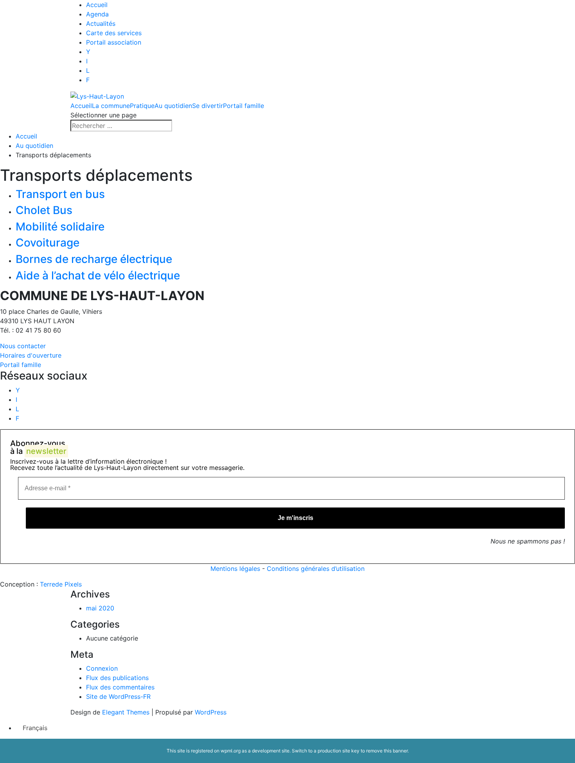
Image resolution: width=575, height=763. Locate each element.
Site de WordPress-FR (118, 696)
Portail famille (243, 106)
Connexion (102, 668)
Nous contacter (23, 346)
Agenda (97, 14)
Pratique (142, 106)
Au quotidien (173, 106)
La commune (111, 106)
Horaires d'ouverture (30, 355)
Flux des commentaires (120, 687)
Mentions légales (235, 568)
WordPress (210, 712)
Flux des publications (117, 678)
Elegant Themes (125, 712)
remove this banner (387, 751)
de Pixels (61, 584)
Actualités (100, 23)
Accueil (97, 5)
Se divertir (207, 106)
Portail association (113, 42)
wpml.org (231, 751)
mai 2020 (100, 608)
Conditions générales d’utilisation (316, 568)
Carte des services (114, 33)
